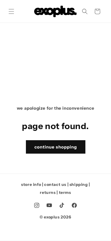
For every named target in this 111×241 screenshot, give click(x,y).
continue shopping (55, 147)
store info (31, 184)
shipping (78, 184)
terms (65, 192)
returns (48, 192)
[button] (11, 11)
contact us (55, 184)
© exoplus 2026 (55, 217)
